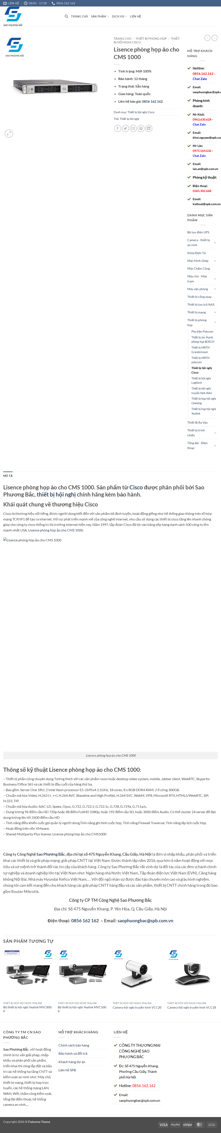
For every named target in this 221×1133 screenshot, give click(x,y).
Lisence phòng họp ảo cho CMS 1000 (55, 530)
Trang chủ (79, 16)
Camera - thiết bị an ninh (198, 242)
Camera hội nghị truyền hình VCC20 (137, 1007)
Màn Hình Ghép (197, 260)
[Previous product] (215, 38)
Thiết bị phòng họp (151, 38)
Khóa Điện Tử (196, 253)
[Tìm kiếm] (66, 16)
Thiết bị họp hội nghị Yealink (203, 411)
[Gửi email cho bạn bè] (133, 128)
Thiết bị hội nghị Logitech (201, 381)
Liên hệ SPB (67, 1070)
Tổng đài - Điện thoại (197, 445)
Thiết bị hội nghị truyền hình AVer (201, 391)
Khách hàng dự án (71, 1062)
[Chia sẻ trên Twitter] (125, 128)
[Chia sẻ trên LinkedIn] (148, 128)
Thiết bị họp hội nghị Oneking (203, 401)
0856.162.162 (203, 73)
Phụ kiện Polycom (202, 331)
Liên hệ (135, 16)
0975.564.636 (202, 150)
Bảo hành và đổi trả (72, 1053)
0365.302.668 (202, 191)
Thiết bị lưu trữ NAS (200, 304)
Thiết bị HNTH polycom (200, 360)
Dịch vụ (118, 16)
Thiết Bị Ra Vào (197, 422)
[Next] (217, 985)
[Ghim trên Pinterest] (141, 128)
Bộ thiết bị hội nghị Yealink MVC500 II (82, 1009)
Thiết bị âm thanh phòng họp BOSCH (202, 340)
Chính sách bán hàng (73, 1045)
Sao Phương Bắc (50, 854)
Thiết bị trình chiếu (196, 432)
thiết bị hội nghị (56, 494)
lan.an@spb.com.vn (205, 169)
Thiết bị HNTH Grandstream (200, 350)
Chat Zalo (200, 79)
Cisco (136, 487)
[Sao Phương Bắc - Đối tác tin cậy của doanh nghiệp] (30, 16)
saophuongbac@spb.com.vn (145, 920)
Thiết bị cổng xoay (199, 297)
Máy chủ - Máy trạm (197, 278)
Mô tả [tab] (8, 476)
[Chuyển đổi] (215, 242)
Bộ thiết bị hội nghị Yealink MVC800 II (27, 1009)
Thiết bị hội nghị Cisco (141, 112)
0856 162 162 (85, 920)
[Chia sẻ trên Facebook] (117, 128)
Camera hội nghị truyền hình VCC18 (191, 1007)
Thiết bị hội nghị (129, 119)
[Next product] (207, 38)
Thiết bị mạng (196, 312)
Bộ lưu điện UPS (198, 232)
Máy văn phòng (197, 289)
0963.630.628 (202, 119)
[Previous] (3, 985)
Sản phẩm (98, 16)
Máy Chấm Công (198, 268)
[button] (9, 133)
